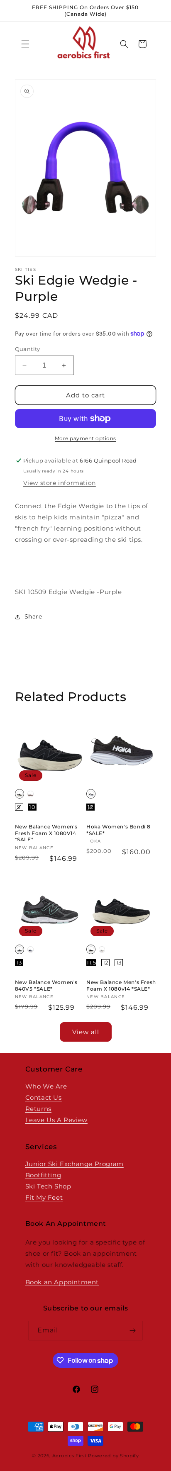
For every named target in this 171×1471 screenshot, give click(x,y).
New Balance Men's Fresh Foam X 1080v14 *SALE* (121, 985)
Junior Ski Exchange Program (74, 1164)
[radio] (19, 794)
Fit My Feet (44, 1197)
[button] (25, 44)
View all (85, 1032)
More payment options (85, 438)
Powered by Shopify (113, 1456)
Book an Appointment (62, 1282)
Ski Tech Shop (48, 1186)
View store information (59, 483)
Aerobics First (69, 1456)
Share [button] (33, 616)
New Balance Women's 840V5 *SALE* (46, 985)
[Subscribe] (133, 1330)
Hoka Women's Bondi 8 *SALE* (118, 829)
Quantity (27, 349)
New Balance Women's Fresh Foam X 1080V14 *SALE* (46, 833)
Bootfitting (43, 1175)
